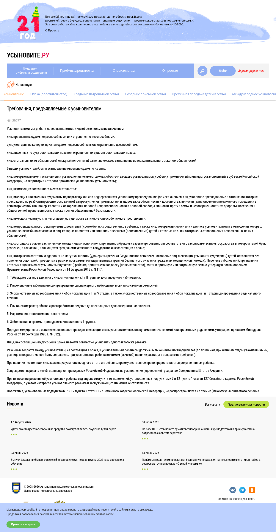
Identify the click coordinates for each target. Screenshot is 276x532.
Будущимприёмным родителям (30, 70)
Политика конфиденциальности (236, 499)
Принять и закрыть (23, 524)
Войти (223, 71)
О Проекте (52, 30)
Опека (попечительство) (48, 94)
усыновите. (28, 55)
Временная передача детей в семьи (199, 94)
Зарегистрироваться (251, 71)
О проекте (170, 71)
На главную (24, 84)
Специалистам (124, 71)
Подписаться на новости (246, 404)
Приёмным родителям (77, 71)
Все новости (212, 404)
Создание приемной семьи (145, 94)
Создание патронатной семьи (96, 94)
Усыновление (14, 94)
